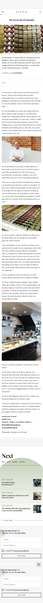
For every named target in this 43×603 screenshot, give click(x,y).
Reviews (22, 462)
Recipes (15, 462)
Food (3, 82)
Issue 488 (9, 479)
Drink (8, 462)
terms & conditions (21, 551)
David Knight (18, 73)
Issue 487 (9, 505)
